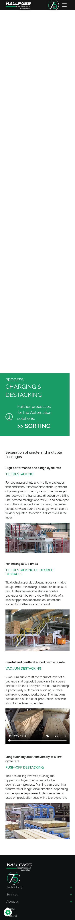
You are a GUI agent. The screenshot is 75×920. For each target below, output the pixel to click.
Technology (14, 887)
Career (10, 908)
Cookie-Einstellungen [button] (23, 912)
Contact (11, 915)
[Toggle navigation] (64, 5)
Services (12, 894)
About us (12, 901)
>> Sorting (33, 425)
